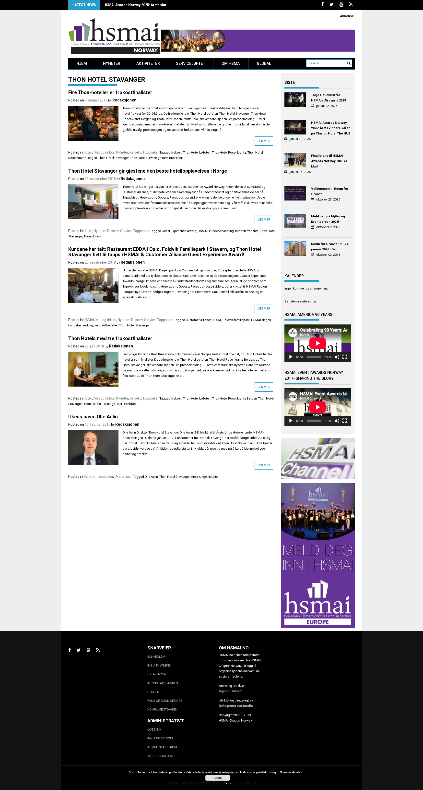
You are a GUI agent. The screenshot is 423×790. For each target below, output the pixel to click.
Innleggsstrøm (160, 738)
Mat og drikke (104, 152)
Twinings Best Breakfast (166, 158)
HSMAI (203, 231)
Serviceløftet (190, 63)
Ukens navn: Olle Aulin (93, 417)
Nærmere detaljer (291, 772)
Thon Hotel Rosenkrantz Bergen (234, 398)
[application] (317, 343)
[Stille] (336, 357)
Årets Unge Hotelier (205, 476)
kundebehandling (221, 231)
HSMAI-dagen (261, 320)
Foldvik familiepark (236, 320)
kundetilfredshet (246, 231)
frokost (176, 152)
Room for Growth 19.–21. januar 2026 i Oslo (330, 246)
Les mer (264, 141)
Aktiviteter (148, 63)
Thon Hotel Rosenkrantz (229, 152)
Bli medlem (156, 656)
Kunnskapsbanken (162, 683)
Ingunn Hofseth (231, 691)
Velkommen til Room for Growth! (329, 191)
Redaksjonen (124, 100)
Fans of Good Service (164, 700)
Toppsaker (150, 152)
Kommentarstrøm (162, 747)
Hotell (87, 152)
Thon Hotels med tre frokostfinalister (110, 338)
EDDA (217, 320)
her (314, 301)
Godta (217, 778)
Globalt (265, 63)
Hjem (81, 63)
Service (126, 231)
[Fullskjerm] (344, 357)
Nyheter (111, 63)
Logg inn (154, 729)
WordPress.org (160, 756)
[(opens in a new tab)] (296, 100)
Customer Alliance (199, 320)
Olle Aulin (151, 476)
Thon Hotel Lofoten (197, 152)
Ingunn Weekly (159, 665)
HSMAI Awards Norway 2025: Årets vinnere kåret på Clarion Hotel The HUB (163, 5)
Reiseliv (135, 152)
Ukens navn (123, 476)
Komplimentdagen (162, 709)
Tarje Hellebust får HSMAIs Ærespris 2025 (328, 97)
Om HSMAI (231, 63)
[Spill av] (290, 357)
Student (154, 692)
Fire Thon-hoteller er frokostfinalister (110, 92)
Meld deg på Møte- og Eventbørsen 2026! (328, 218)
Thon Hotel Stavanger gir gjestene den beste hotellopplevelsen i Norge (147, 171)
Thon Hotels (138, 158)
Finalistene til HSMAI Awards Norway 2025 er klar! (329, 161)
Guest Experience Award (179, 231)
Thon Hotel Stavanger (113, 158)
